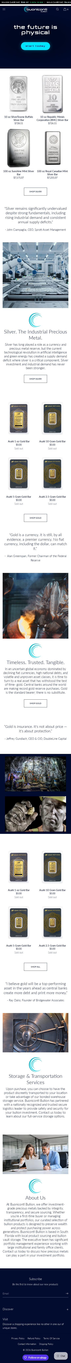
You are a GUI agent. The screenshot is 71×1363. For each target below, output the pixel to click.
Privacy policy (18, 1338)
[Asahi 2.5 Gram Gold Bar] (52, 473)
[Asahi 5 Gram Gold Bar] (19, 473)
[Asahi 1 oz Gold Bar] (19, 418)
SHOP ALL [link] (35, 966)
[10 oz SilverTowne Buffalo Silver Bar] (19, 94)
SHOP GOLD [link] (35, 703)
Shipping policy (46, 1344)
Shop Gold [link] (35, 518)
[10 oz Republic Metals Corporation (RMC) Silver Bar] (52, 94)
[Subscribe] (64, 1293)
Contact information (27, 1344)
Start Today (35, 46)
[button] (57, 9)
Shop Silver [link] (35, 191)
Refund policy (34, 1338)
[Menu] (7, 9)
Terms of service (51, 1338)
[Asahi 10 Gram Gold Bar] (52, 418)
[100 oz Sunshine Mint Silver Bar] (19, 148)
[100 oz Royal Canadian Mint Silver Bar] (52, 148)
